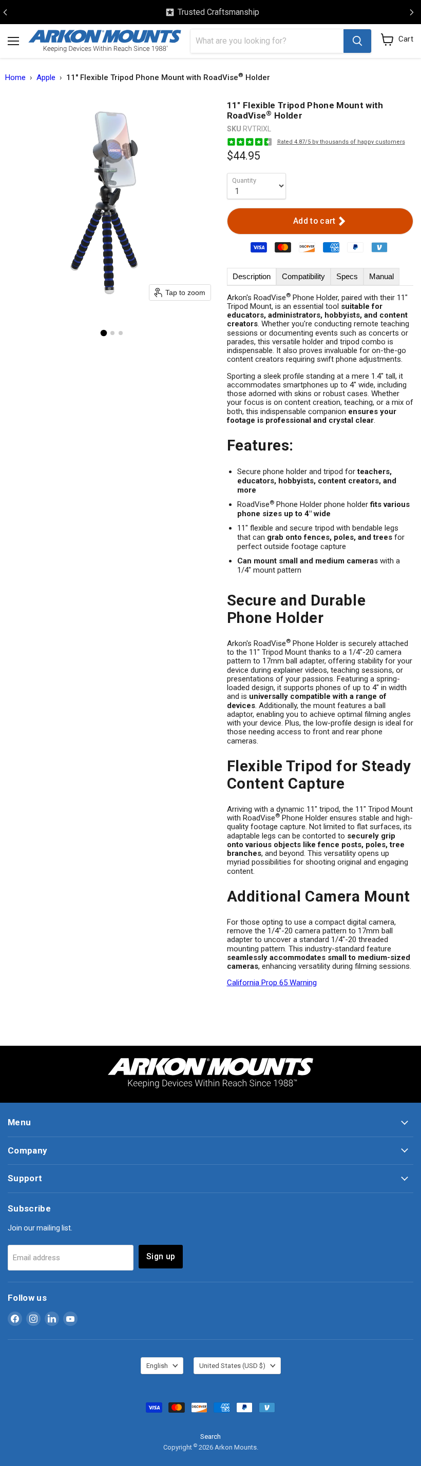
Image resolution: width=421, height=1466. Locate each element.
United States (232, 1366)
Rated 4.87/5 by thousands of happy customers (341, 142)
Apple (45, 77)
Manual (381, 276)
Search (210, 1436)
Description (252, 276)
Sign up (160, 1256)
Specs (347, 276)
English (157, 1366)
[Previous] (5, 12)
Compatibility (303, 276)
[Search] (357, 41)
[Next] (412, 12)
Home (15, 77)
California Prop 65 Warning (272, 982)
